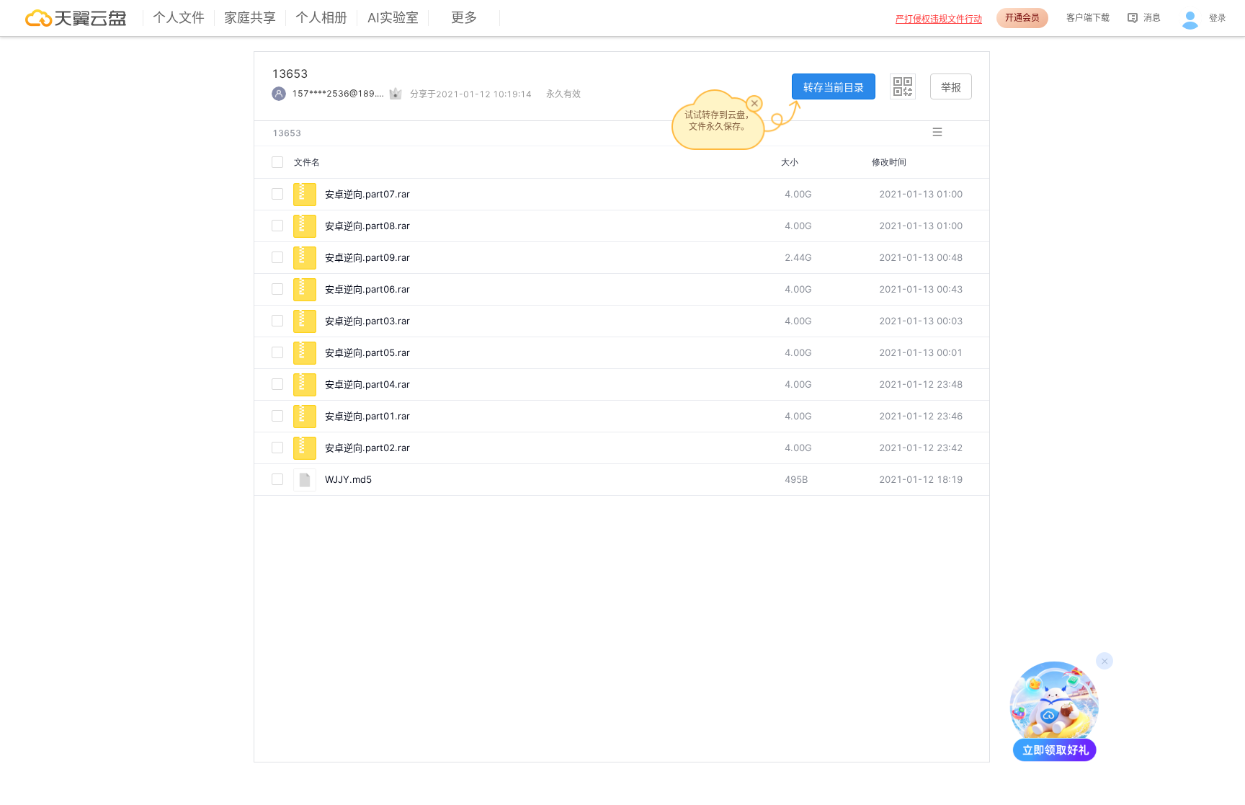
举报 (951, 87)
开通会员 (1022, 17)
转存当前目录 (833, 87)
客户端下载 (1088, 17)
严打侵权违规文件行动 (939, 19)
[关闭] (754, 103)
